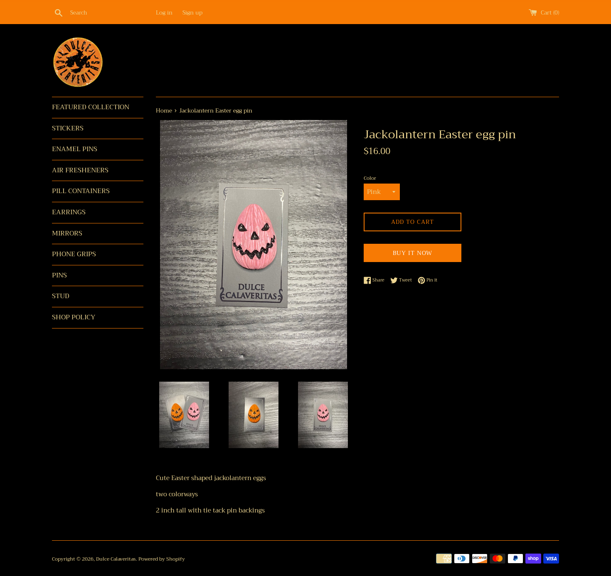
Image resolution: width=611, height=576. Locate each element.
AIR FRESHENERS (80, 170)
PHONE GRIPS (74, 254)
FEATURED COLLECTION (90, 107)
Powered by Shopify (161, 559)
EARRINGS (69, 212)
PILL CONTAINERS (81, 191)
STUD (60, 296)
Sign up (192, 12)
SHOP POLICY (73, 317)
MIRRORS (67, 233)
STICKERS (68, 128)
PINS (59, 275)
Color (370, 178)
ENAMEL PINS (74, 149)
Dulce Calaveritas (116, 559)
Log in (164, 12)
